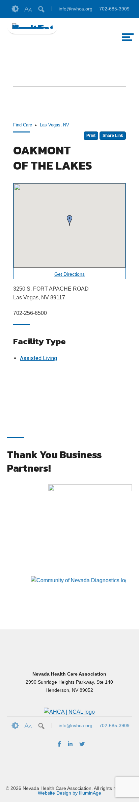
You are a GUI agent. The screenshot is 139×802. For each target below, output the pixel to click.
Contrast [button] (15, 9)
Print (90, 135)
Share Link (113, 135)
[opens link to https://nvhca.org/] (32, 26)
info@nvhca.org (75, 8)
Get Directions (69, 274)
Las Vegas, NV (54, 124)
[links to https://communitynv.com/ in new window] (61, 601)
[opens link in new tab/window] (90, 504)
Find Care (22, 124)
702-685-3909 (114, 8)
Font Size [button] (28, 9)
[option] (38, 580)
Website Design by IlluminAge (69, 793)
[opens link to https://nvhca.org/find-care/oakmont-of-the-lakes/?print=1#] (69, 712)
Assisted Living (38, 358)
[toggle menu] (127, 37)
